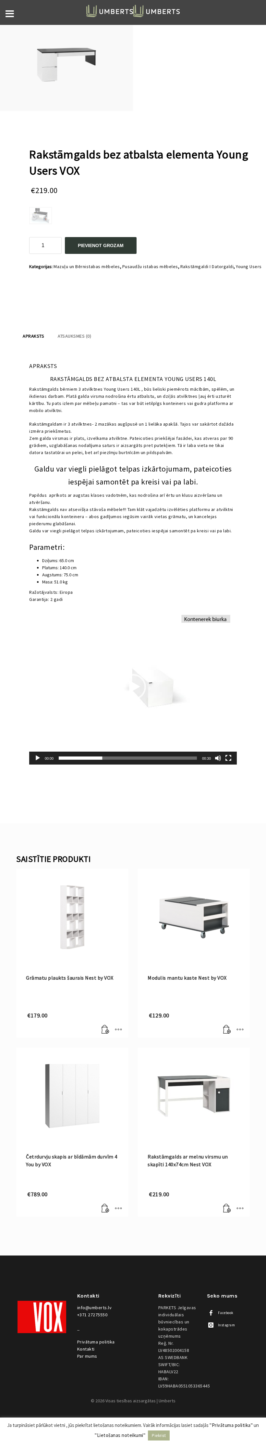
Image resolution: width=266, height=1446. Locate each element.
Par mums (87, 1356)
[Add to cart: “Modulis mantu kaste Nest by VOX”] (227, 1030)
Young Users (249, 266)
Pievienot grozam (101, 245)
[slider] (128, 758)
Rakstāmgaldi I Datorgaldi (207, 266)
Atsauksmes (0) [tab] (74, 336)
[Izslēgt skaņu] (218, 758)
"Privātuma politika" (231, 1425)
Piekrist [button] (159, 1435)
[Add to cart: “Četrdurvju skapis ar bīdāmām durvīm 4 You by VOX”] (105, 1209)
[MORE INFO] (118, 1030)
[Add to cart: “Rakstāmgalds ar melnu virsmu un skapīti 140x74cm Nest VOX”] (227, 1209)
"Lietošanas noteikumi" (120, 1435)
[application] (133, 687)
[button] (133, 687)
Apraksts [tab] (33, 336)
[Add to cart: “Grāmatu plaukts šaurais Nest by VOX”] (105, 1030)
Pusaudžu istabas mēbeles (150, 266)
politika (96, 1342)
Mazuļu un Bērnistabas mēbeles (87, 266)
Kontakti (86, 1349)
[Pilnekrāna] (228, 758)
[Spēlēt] (37, 758)
